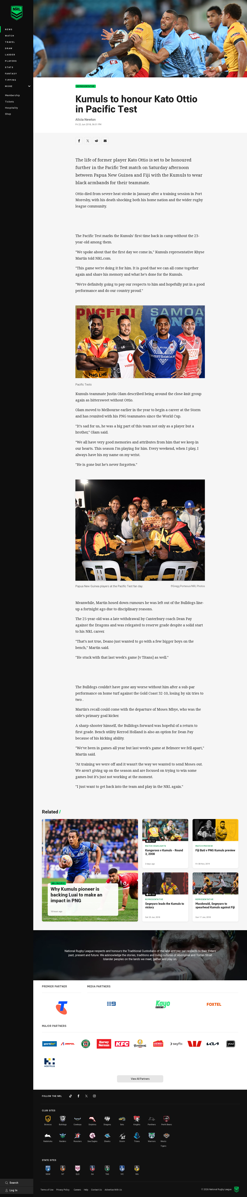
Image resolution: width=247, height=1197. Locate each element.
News (9, 29)
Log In (14, 1190)
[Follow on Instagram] (94, 1096)
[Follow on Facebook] (78, 1096)
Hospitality (11, 107)
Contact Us (96, 1189)
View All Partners (140, 1078)
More (9, 86)
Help (86, 1189)
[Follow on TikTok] (70, 1096)
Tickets (9, 101)
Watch (9, 35)
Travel (10, 42)
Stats (9, 67)
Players (11, 61)
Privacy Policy (62, 1189)
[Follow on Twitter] (86, 1096)
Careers (77, 1189)
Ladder (10, 54)
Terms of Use (47, 1189)
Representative (85, 86)
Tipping (10, 79)
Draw (9, 48)
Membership (12, 95)
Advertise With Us (113, 1189)
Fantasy (11, 73)
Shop (8, 113)
